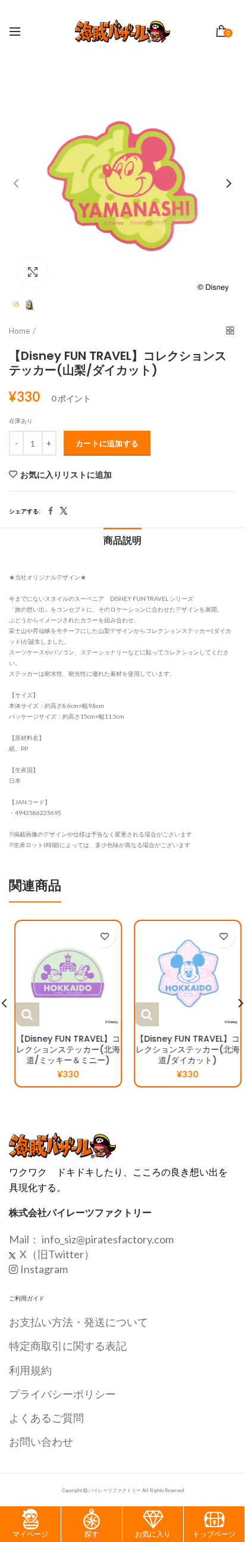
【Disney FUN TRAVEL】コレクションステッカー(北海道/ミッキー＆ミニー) (63, 1049)
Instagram (44, 1268)
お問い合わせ (41, 1441)
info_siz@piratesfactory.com (108, 1239)
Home (19, 331)
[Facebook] (50, 511)
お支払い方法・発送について (78, 1321)
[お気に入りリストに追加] (99, 937)
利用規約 (30, 1370)
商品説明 (122, 540)
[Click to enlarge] (33, 272)
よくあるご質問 (46, 1417)
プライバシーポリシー (62, 1393)
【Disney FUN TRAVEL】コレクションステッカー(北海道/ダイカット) (182, 1049)
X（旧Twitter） (56, 1254)
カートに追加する (107, 443)
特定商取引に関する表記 (68, 1345)
